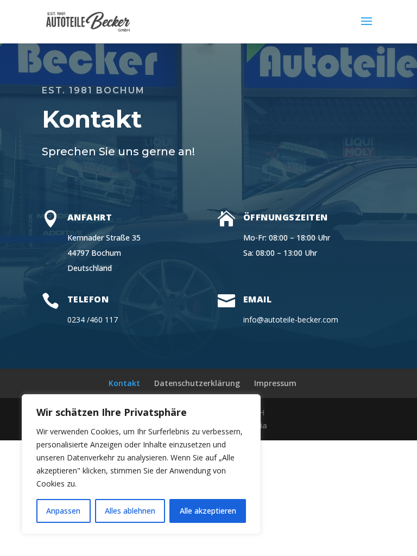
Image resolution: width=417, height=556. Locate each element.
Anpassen (63, 511)
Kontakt (124, 383)
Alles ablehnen (130, 511)
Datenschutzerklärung (197, 383)
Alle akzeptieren (208, 511)
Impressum (275, 383)
